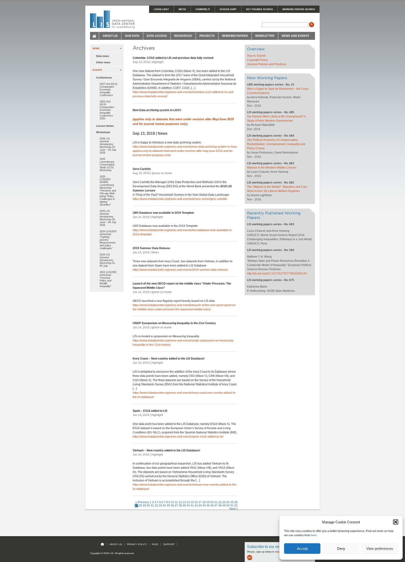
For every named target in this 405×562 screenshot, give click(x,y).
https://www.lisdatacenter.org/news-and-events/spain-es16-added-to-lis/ (178, 436)
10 (172, 502)
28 (140, 505)
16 (196, 502)
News (96, 48)
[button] (395, 522)
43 (200, 505)
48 (220, 505)
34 (164, 505)
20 (212, 502)
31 (152, 505)
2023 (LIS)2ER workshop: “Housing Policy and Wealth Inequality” (108, 279)
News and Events (295, 35)
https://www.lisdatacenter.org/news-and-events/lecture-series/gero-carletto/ (180, 199)
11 (176, 502)
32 (156, 505)
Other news (103, 62)
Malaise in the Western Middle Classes (271, 167)
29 (144, 505)
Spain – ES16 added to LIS (150, 410)
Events (97, 70)
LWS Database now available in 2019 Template (163, 212)
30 (148, 505)
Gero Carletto (142, 169)
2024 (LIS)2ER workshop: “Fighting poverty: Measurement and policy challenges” (108, 240)
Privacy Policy (137, 544)
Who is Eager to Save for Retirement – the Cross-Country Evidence (278, 91)
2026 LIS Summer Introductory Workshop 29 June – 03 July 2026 (108, 145)
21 (216, 502)
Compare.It (202, 9)
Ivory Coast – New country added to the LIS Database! (169, 358)
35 (168, 505)
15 (192, 502)
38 (180, 505)
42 (196, 505)
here (314, 535)
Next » (233, 508)
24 (228, 502)
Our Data (132, 35)
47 (216, 505)
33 (160, 505)
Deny (341, 549)
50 (228, 505)
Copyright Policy (257, 60)
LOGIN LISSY (161, 9)
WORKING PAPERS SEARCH (298, 9)
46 (212, 505)
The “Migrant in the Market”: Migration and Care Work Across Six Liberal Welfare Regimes (277, 189)
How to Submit (256, 55)
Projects (207, 35)
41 (192, 505)
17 (200, 502)
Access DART (228, 9)
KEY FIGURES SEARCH (259, 9)
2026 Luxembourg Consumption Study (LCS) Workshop (107, 164)
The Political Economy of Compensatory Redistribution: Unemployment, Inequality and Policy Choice (276, 144)
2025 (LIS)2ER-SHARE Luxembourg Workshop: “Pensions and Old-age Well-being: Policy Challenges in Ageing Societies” (108, 190)
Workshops (103, 132)
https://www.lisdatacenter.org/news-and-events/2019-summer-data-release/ (180, 269)
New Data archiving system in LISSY (157, 110)
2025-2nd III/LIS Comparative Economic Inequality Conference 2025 (107, 110)
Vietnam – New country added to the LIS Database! (166, 450)
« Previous (142, 502)
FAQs (155, 544)
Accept (302, 549)
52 (236, 505)
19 (208, 502)
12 (180, 502)
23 (224, 502)
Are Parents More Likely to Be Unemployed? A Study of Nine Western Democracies (276, 118)
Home (94, 36)
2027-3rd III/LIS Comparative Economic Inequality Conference (108, 89)
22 (220, 502)
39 (184, 505)
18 (204, 502)
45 (208, 505)
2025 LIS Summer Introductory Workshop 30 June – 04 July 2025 (108, 218)
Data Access (157, 35)
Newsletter (264, 35)
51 (232, 505)
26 (236, 502)
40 (188, 505)
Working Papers (235, 35)
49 (224, 505)
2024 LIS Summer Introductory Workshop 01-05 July (108, 260)
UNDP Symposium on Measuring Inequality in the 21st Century (174, 323)
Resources (183, 35)
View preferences (379, 549)
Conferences (104, 77)
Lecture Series (105, 125)
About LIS (110, 35)
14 (188, 502)
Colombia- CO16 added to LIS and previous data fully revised (173, 58)
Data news (102, 56)
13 (184, 502)
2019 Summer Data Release (151, 248)
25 (232, 502)
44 (204, 505)
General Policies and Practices (266, 64)
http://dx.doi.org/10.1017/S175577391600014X (277, 273)
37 (176, 505)
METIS (182, 9)
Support (169, 544)
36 (172, 505)
